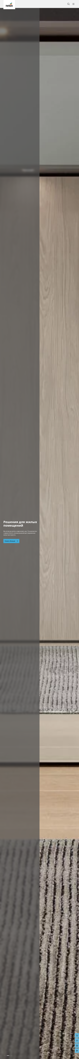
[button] (4, 1055)
